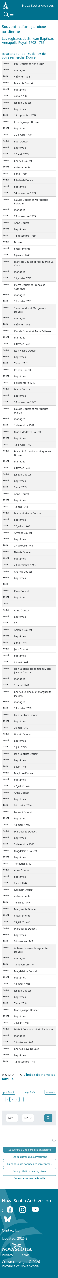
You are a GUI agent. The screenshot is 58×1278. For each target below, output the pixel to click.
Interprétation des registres (29, 1171)
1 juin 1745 (20, 747)
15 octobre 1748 (23, 1042)
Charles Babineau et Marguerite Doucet (32, 693)
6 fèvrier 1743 (22, 468)
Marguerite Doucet (25, 831)
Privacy (7, 1255)
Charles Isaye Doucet (26, 1049)
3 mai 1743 (20, 487)
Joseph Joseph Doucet (27, 122)
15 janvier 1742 (23, 278)
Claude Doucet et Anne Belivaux (32, 331)
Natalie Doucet (22, 552)
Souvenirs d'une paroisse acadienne (30, 1149)
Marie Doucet (22, 389)
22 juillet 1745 (22, 786)
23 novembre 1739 (25, 216)
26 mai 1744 (21, 662)
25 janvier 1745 (23, 708)
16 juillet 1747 (22, 902)
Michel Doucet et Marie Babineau (33, 1029)
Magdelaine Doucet (25, 851)
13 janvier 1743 (23, 444)
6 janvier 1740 (22, 255)
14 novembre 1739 (25, 193)
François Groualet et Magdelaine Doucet (33, 453)
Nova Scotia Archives (38, 5)
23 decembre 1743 (25, 565)
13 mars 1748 (22, 984)
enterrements (22, 167)
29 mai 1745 (21, 727)
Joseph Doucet (22, 102)
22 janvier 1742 (23, 301)
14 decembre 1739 (25, 235)
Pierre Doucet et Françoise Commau (29, 286)
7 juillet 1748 (21, 1022)
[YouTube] (35, 1209)
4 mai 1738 (20, 96)
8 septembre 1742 (24, 382)
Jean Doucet (21, 649)
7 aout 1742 (21, 363)
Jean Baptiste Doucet (26, 715)
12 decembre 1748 (25, 1061)
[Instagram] (22, 1209)
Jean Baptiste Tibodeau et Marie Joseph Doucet (32, 670)
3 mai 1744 (20, 642)
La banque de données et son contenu (29, 1164)
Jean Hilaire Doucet (25, 350)
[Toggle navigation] (9, 14)
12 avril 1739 (21, 154)
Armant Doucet (23, 533)
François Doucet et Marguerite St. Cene (34, 263)
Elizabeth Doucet (24, 180)
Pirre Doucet (21, 591)
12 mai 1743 (21, 506)
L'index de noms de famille (29, 1076)
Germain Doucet (23, 890)
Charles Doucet (23, 161)
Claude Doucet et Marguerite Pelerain (31, 201)
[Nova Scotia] (17, 1247)
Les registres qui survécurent (30, 1157)
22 (16, 623)
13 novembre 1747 (25, 964)
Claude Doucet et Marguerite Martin (31, 410)
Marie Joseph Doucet (26, 1010)
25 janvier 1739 (23, 135)
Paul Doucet (21, 141)
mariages (19, 70)
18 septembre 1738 (25, 115)
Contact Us (10, 1230)
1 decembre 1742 (24, 425)
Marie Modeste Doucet (27, 432)
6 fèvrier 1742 (22, 324)
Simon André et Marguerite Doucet (30, 309)
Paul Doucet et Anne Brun (29, 64)
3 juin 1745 (20, 766)
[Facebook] (10, 1209)
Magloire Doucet (24, 773)
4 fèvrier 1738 (22, 76)
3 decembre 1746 (24, 844)
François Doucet (23, 83)
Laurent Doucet (23, 812)
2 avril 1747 (20, 883)
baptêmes (20, 89)
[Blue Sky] (7, 1219)
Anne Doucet (21, 223)
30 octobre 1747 (23, 941)
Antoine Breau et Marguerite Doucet (31, 949)
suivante (50, 1092)
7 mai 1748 (20, 1003)
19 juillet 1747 (22, 922)
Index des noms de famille (29, 1178)
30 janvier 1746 (23, 805)
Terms (25, 1255)
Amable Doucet (23, 630)
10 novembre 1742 (25, 402)
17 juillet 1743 (22, 526)
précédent (8, 1092)
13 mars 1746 (22, 825)
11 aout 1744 (21, 685)
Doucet (18, 242)
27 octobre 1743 (23, 545)
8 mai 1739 (20, 173)
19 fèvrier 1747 (22, 863)
